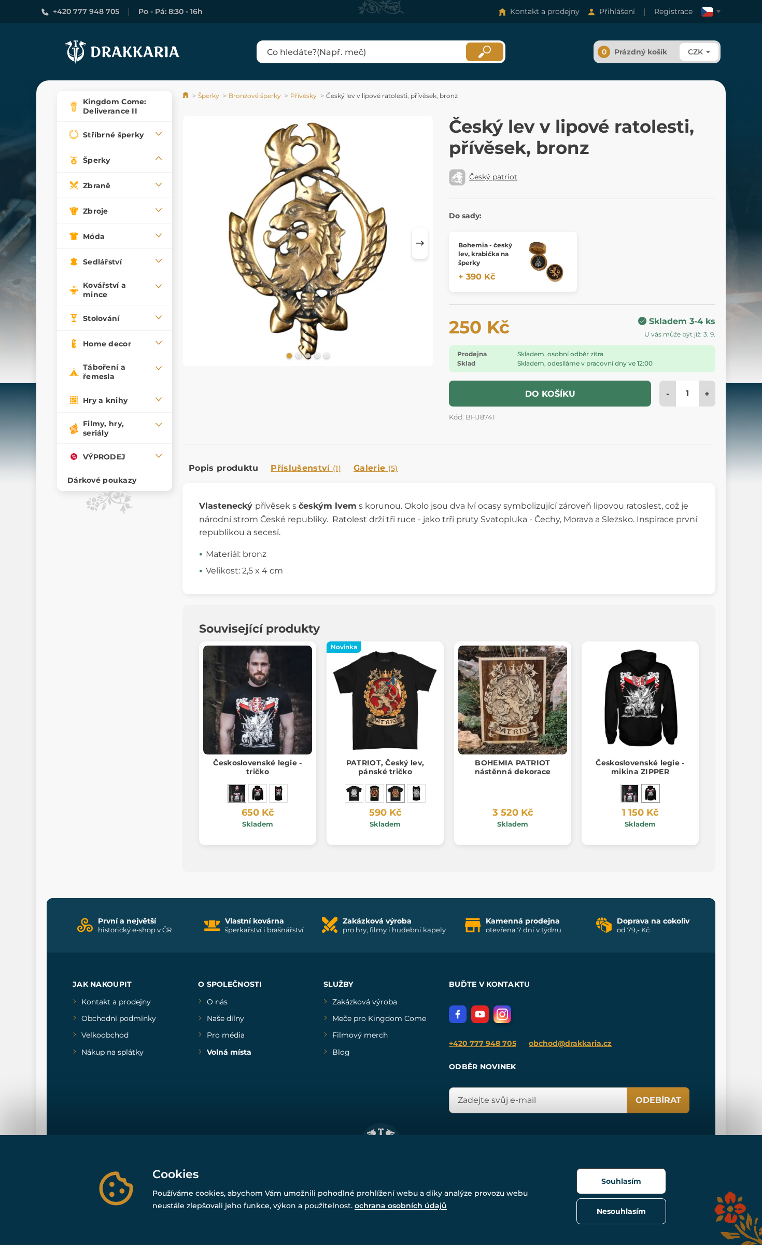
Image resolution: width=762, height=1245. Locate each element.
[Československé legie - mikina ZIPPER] (257, 793)
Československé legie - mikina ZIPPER (640, 767)
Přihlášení (617, 11)
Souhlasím (621, 1181)
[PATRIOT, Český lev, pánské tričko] (395, 793)
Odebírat (658, 1100)
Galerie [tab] (376, 468)
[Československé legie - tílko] (278, 793)
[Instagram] (502, 1014)
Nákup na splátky (112, 1052)
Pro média (226, 1035)
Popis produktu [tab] (223, 468)
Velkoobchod (105, 1035)
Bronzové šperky (255, 96)
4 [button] (316, 355)
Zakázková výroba (364, 1001)
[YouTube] (480, 1014)
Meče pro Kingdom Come (379, 1018)
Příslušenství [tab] (306, 468)
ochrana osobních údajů (401, 1205)
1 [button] (288, 355)
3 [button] (307, 355)
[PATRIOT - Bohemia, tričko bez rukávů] (374, 793)
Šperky (208, 96)
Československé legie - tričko (257, 767)
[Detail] (547, 262)
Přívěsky (303, 96)
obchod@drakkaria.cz (570, 1043)
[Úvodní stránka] (186, 96)
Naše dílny (225, 1018)
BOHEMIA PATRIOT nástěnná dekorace (513, 767)
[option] (308, 243)
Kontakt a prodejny (545, 11)
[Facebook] (458, 1014)
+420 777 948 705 (86, 11)
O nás (217, 1001)
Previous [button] (195, 243)
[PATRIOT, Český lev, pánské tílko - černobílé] (416, 793)
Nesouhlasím (621, 1211)
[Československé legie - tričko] (237, 793)
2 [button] (297, 355)
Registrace (673, 11)
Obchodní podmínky (118, 1018)
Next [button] (420, 243)
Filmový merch (360, 1035)
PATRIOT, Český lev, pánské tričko (385, 767)
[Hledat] (484, 52)
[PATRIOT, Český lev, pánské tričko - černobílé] (354, 793)
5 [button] (325, 355)
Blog (341, 1052)
